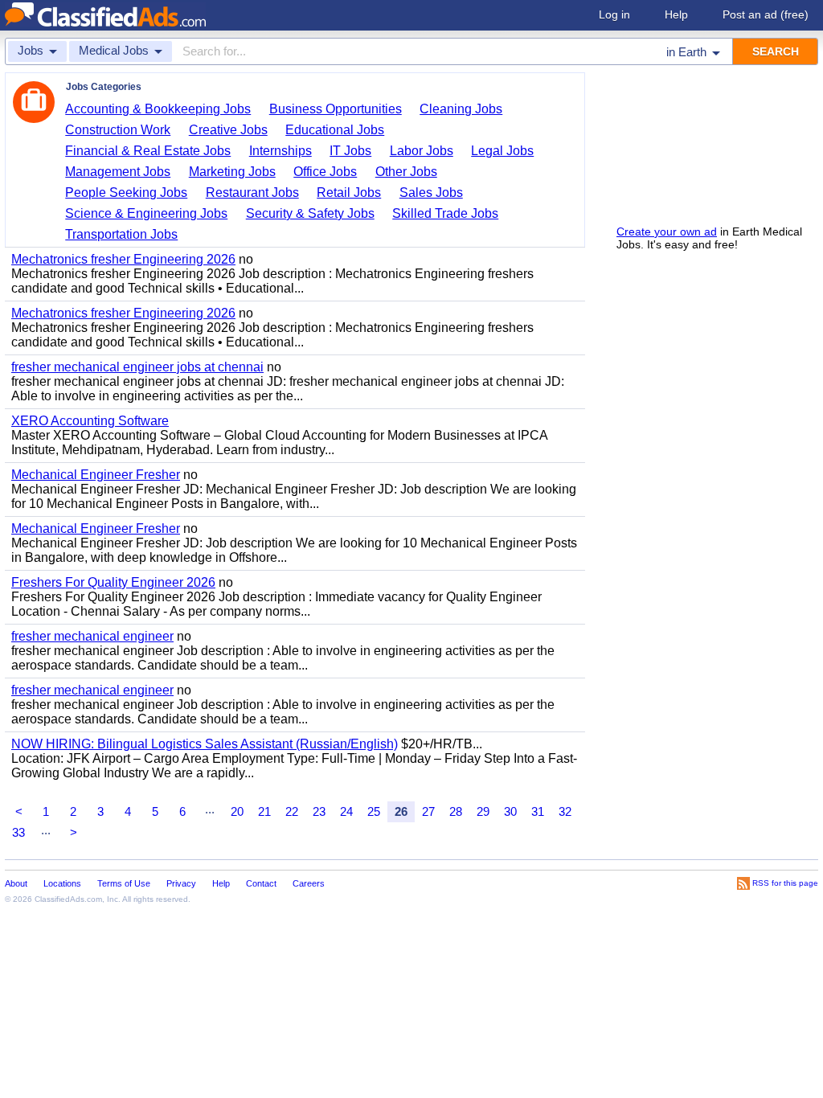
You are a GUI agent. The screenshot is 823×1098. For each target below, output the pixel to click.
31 (537, 811)
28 (455, 811)
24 (346, 811)
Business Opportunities (335, 109)
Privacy (181, 883)
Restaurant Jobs (252, 192)
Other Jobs (406, 171)
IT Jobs (350, 151)
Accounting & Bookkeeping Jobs (158, 109)
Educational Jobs (334, 130)
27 (428, 811)
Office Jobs (325, 171)
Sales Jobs (431, 192)
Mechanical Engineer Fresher (95, 474)
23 (319, 811)
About (16, 883)
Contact (261, 883)
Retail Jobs (349, 192)
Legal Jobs (502, 151)
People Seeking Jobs (126, 192)
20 (237, 811)
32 (565, 811)
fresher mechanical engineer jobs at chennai (137, 367)
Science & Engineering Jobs (146, 213)
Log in (614, 14)
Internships (280, 151)
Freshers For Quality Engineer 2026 (113, 582)
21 (264, 811)
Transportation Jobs (121, 234)
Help (676, 14)
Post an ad (766, 14)
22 (291, 811)
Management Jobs (117, 171)
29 (483, 811)
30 (510, 811)
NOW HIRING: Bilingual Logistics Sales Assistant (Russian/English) (204, 744)
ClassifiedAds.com (68, 899)
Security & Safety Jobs (310, 213)
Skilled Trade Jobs (445, 213)
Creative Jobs (228, 130)
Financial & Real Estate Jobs (148, 151)
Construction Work (117, 130)
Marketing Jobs (232, 171)
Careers (309, 883)
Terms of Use (123, 883)
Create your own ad (666, 231)
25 (373, 811)
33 (18, 832)
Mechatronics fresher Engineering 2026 (123, 259)
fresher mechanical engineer (92, 636)
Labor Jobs (421, 151)
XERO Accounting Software (90, 421)
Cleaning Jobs (461, 109)
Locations (62, 883)
